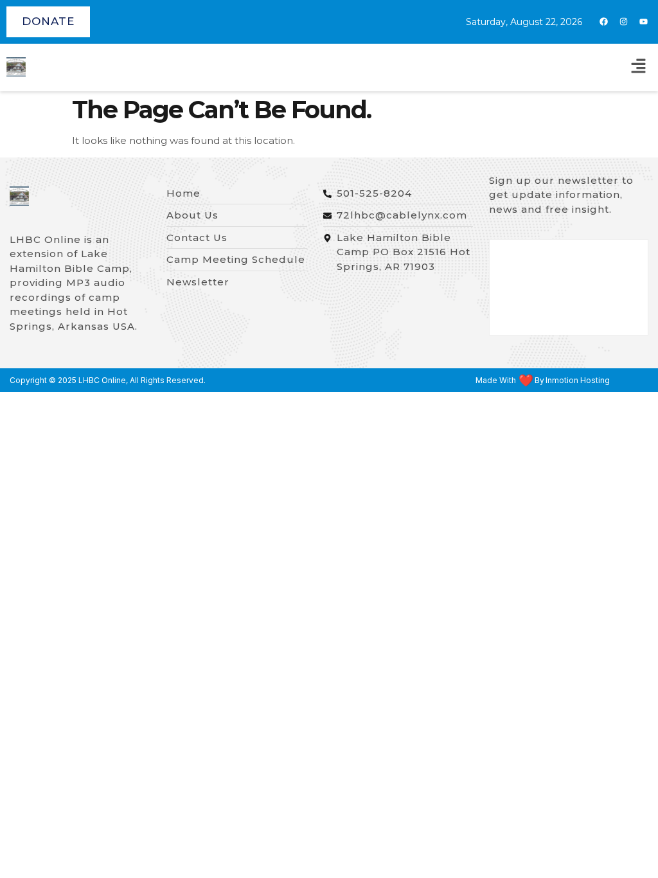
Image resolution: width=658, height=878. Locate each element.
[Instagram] (623, 21)
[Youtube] (643, 21)
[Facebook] (603, 21)
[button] (639, 67)
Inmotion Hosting (578, 380)
